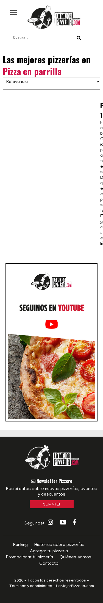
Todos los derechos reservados (56, 581)
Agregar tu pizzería (49, 551)
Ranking (20, 545)
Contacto (49, 563)
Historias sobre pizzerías (59, 545)
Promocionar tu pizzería (29, 557)
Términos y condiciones (30, 586)
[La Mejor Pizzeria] (53, 17)
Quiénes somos (75, 557)
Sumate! (51, 505)
